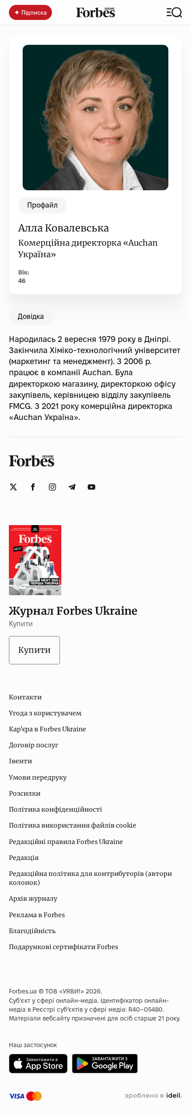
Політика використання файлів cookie (72, 825)
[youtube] (91, 487)
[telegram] (72, 487)
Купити (34, 650)
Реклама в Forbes (37, 915)
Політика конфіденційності (55, 809)
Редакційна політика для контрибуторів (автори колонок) (90, 878)
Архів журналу (33, 899)
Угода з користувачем (45, 713)
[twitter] (13, 487)
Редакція (24, 858)
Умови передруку (38, 777)
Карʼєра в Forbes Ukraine (47, 729)
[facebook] (33, 487)
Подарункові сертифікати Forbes (63, 947)
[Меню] (174, 12)
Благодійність (32, 931)
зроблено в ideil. (153, 1096)
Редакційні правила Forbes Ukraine (66, 842)
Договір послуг (33, 745)
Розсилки (24, 793)
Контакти (25, 697)
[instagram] (52, 487)
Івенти (20, 761)
